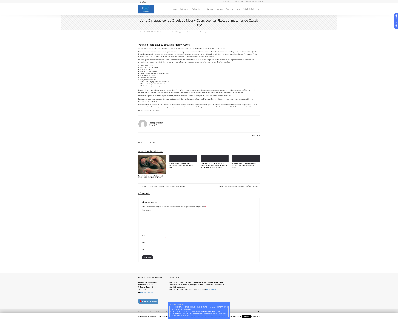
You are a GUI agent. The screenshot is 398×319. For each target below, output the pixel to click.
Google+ (139, 1)
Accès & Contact (248, 9)
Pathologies (196, 9)
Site (143, 249)
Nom (143, 235)
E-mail (144, 242)
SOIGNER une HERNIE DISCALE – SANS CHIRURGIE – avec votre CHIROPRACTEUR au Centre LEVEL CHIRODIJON (200, 308)
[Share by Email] (154, 142)
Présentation (184, 9)
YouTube (142, 1)
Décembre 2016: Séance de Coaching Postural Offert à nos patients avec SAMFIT (244, 165)
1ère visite (229, 9)
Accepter (246, 316)
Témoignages (208, 9)
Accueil (175, 9)
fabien (160, 123)
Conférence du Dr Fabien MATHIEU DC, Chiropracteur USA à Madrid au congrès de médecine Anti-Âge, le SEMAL (214, 165)
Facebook (145, 1)
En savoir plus (255, 316)
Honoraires (219, 9)
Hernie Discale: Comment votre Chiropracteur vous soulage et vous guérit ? (181, 165)
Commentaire (146, 210)
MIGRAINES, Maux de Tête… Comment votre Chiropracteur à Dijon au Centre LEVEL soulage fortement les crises (199, 315)
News (238, 9)
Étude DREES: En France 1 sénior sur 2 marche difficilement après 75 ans (150, 177)
